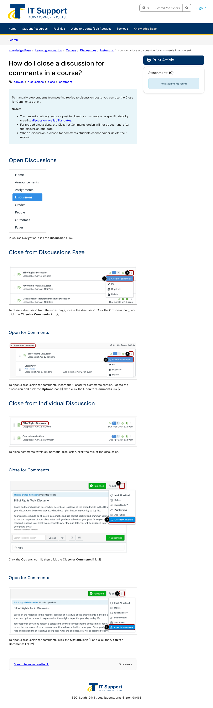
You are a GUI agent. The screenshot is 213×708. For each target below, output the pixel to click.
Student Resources (35, 28)
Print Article (163, 59)
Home (12, 28)
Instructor (107, 50)
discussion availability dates (51, 120)
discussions (36, 82)
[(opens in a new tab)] (40, 12)
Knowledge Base (145, 28)
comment (65, 82)
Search (15, 40)
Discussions (88, 50)
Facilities (59, 28)
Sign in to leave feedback (31, 664)
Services (122, 28)
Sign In (201, 8)
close (51, 82)
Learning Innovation (48, 50)
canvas (19, 82)
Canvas (71, 50)
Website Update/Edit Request (91, 28)
